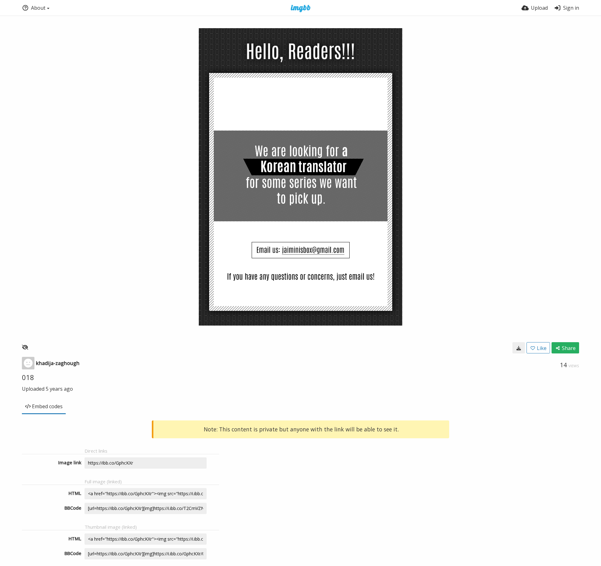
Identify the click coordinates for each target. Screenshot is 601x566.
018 (28, 377)
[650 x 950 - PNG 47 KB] (518, 347)
